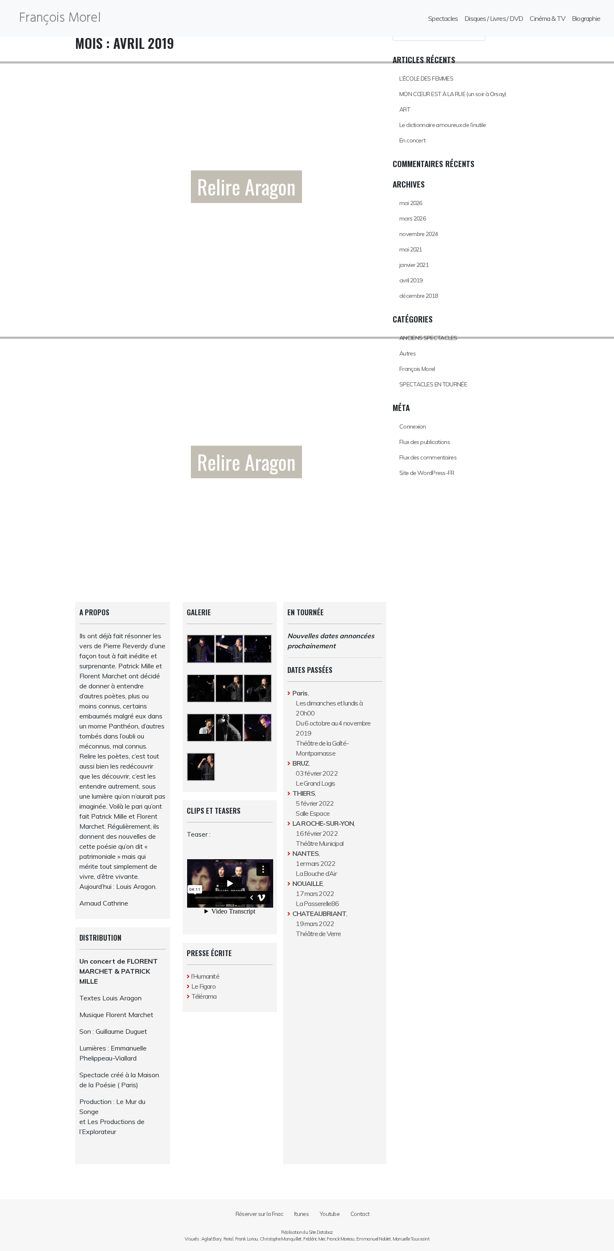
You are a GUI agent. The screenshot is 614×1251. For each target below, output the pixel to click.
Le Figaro (203, 986)
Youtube (330, 1213)
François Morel (60, 18)
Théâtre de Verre (318, 933)
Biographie (586, 18)
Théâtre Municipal (319, 843)
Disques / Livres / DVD (493, 18)
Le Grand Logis (315, 783)
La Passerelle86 (317, 903)
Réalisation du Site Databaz (307, 1232)
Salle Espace (313, 813)
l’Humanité (205, 976)
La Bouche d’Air (316, 873)
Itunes (301, 1213)
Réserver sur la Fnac (259, 1213)
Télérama (204, 996)
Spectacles (443, 18)
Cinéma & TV (547, 18)
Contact (359, 1213)
